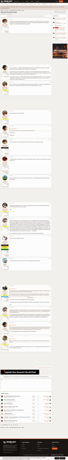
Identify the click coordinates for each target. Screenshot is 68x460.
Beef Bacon (57, 22)
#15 (50, 322)
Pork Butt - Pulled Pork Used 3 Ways (11, 406)
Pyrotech (5, 407)
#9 (50, 203)
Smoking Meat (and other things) (43, 448)
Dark (62, 454)
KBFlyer (5, 404)
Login (53, 444)
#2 (50, 65)
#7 (50, 156)
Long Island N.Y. (5, 269)
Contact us (24, 448)
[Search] (66, 1)
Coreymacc (6, 400)
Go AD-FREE (55, 448)
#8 (50, 175)
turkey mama (5, 24)
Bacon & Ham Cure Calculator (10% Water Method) (14, 410)
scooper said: (12, 288)
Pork (14, 397)
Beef (56, 31)
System (54, 454)
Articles (27, 1)
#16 (50, 336)
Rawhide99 (6, 414)
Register (53, 446)
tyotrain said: (12, 338)
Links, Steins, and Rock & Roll (60, 37)
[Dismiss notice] (66, 6)
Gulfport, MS (6, 215)
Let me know (55, 6)
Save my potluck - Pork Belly (60, 18)
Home (23, 444)
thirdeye (47, 407)
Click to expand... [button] (30, 297)
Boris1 (48, 400)
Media (32, 1)
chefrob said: (12, 325)
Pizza (56, 35)
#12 (50, 258)
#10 (50, 218)
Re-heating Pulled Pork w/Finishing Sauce (12, 396)
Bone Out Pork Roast (8, 403)
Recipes (38, 444)
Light (58, 454)
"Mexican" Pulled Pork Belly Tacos (10, 420)
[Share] (49, 19)
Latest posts (56, 15)
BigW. (48, 418)
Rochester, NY (6, 94)
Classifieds (39, 450)
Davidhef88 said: (13, 128)
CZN (4, 411)
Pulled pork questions (8, 413)
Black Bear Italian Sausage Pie (61, 33)
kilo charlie (6, 421)
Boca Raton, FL (6, 76)
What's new (16, 1)
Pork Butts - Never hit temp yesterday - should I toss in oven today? (17, 417)
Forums (22, 1)
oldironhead (6, 418)
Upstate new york (5, 186)
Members (37, 1)
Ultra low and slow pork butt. (9, 399)
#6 (50, 139)
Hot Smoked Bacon (58, 25)
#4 (50, 110)
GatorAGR (5, 397)
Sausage (56, 39)
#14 (50, 307)
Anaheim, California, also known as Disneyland (5, 172)
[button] (19, 1)
